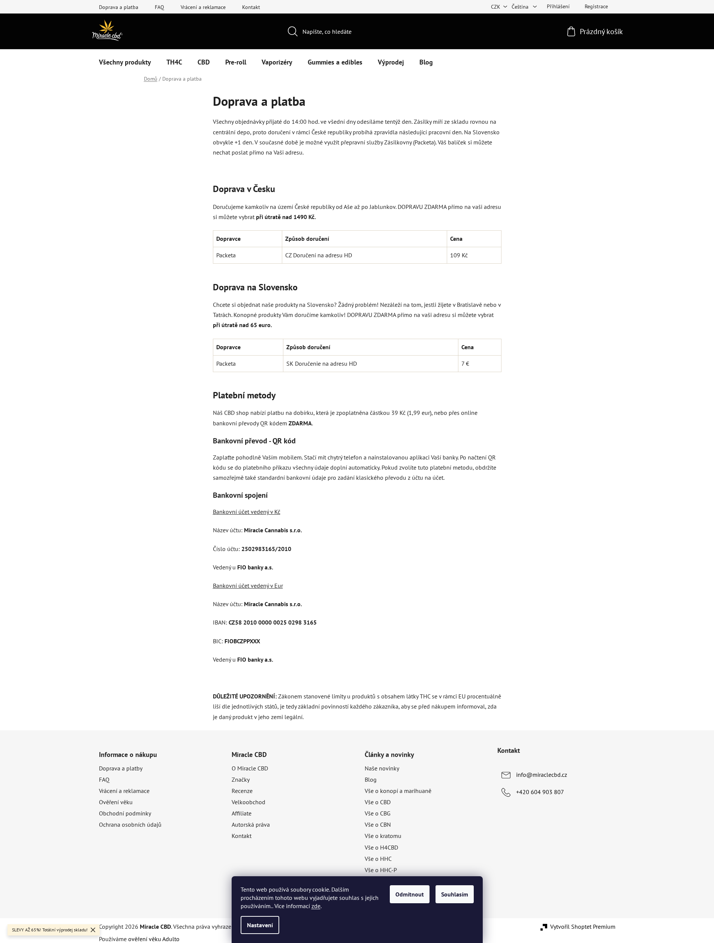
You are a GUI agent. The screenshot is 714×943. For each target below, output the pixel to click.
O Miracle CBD (250, 768)
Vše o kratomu (383, 835)
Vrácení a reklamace (203, 7)
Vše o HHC (378, 858)
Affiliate (241, 813)
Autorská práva (251, 824)
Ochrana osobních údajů (130, 824)
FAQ (159, 7)
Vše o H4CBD (381, 847)
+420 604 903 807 (540, 792)
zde (315, 906)
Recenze (242, 790)
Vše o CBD (378, 802)
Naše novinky (382, 768)
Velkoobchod (248, 802)
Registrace (596, 6)
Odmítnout (409, 894)
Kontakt (251, 7)
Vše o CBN (378, 824)
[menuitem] (125, 62)
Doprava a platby (120, 768)
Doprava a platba (118, 7)
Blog (371, 779)
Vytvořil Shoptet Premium (582, 926)
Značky (241, 779)
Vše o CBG (378, 813)
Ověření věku (116, 802)
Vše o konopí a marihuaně (398, 790)
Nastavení (260, 925)
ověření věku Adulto (154, 939)
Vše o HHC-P (381, 870)
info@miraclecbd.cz (541, 774)
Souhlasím (454, 894)
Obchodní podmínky (125, 813)
